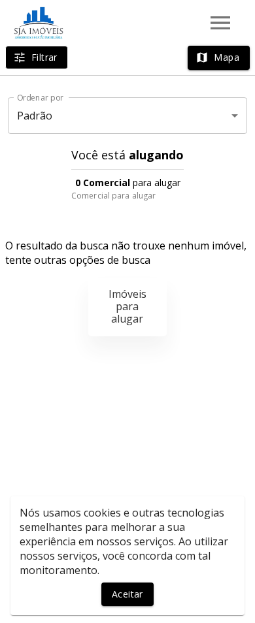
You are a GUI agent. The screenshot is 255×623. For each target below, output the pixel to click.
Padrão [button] (35, 115)
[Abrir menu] (220, 23)
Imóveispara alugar (127, 306)
